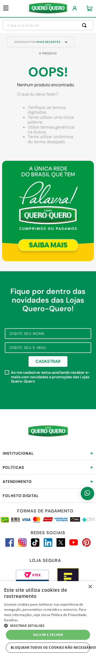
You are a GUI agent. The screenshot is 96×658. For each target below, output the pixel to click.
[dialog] (48, 619)
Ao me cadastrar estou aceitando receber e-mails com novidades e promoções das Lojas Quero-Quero (50, 377)
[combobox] (48, 25)
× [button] (90, 587)
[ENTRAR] (74, 8)
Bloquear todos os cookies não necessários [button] (50, 647)
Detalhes (11, 620)
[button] (48, 625)
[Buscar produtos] (85, 25)
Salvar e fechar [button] (48, 634)
